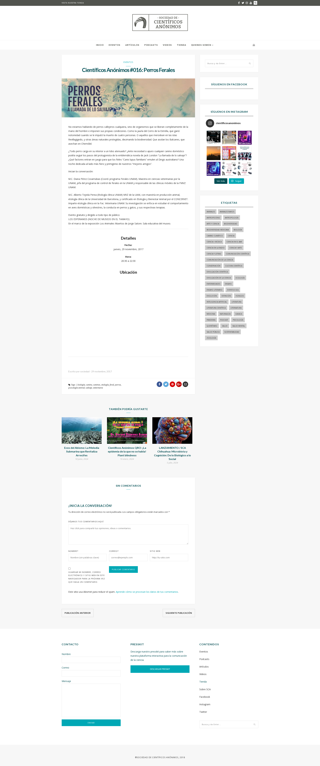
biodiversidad (230, 224)
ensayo (228, 284)
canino (89, 384)
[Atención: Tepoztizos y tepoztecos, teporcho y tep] (245, 169)
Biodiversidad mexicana (218, 230)
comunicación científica (237, 254)
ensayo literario (214, 290)
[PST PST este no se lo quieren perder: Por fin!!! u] (213, 169)
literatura (236, 302)
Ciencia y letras (214, 254)
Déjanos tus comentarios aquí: (86, 521)
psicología (238, 320)
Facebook (204, 696)
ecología (240, 278)
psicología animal (76, 387)
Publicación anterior (78, 613)
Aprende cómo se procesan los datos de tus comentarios (147, 591)
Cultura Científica (233, 266)
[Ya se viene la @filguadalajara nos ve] (229, 153)
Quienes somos (201, 45)
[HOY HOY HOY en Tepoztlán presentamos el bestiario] (229, 169)
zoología (211, 338)
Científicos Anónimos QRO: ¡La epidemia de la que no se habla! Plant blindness (127, 451)
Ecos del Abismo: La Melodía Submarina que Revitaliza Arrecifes (81, 451)
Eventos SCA (232, 290)
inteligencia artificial (217, 302)
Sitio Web (155, 551)
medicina (211, 314)
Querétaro (212, 326)
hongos (240, 296)
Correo (114, 551)
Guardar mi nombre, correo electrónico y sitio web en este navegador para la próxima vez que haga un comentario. (86, 577)
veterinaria (98, 387)
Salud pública (213, 332)
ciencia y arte (235, 248)
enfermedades (213, 284)
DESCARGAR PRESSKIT (160, 669)
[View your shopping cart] (254, 44)
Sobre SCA (205, 689)
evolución (212, 296)
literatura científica (216, 308)
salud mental (238, 326)
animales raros (227, 212)
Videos (167, 45)
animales (211, 212)
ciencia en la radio (215, 248)
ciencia (231, 236)
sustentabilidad (231, 332)
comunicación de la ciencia (220, 260)
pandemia (211, 320)
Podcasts (151, 45)
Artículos (132, 45)
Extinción (226, 296)
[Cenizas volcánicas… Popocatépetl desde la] (213, 153)
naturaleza (225, 314)
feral (112, 384)
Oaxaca (238, 314)
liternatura (236, 308)
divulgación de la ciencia (219, 278)
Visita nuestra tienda (73, 3)
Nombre (73, 551)
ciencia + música (214, 242)
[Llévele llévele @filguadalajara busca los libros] (229, 138)
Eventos (114, 45)
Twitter (203, 711)
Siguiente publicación (179, 613)
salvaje (89, 387)
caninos (96, 384)
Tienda (181, 45)
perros (118, 384)
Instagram (204, 704)
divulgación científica (217, 272)
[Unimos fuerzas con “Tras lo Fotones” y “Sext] (245, 138)
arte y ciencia (213, 224)
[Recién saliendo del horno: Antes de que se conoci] (245, 153)
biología (81, 384)
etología (105, 384)
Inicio (100, 45)
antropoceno (213, 218)
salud (225, 326)
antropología (231, 218)
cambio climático (215, 236)
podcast (224, 320)
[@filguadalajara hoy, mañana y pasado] (213, 138)
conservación (213, 266)
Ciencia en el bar (234, 242)
